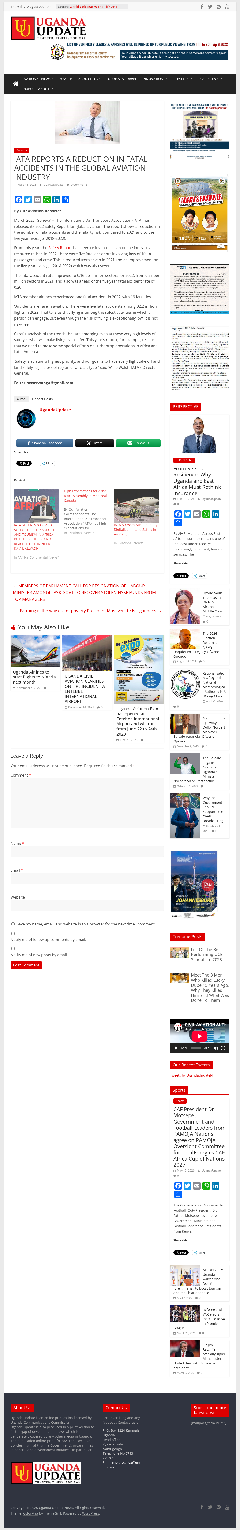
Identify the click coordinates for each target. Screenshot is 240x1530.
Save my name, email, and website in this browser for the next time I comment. (86, 924)
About (43, 89)
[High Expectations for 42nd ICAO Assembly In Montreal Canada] (89, 512)
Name (17, 843)
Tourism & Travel (121, 79)
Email (17, 870)
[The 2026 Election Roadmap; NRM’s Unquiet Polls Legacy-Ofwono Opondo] (185, 631)
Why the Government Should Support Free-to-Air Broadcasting (213, 809)
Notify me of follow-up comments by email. (48, 939)
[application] (199, 1036)
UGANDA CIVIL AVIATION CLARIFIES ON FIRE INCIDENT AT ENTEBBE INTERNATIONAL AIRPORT (86, 688)
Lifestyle (180, 79)
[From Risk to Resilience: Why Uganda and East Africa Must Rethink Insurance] (199, 417)
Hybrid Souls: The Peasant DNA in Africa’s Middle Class (213, 602)
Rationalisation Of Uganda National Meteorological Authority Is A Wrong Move (214, 684)
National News (37, 79)
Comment (21, 775)
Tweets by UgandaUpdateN (191, 1075)
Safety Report (60, 247)
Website (18, 897)
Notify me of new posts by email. (39, 954)
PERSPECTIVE (207, 79)
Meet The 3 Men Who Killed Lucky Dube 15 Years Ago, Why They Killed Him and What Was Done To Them (210, 987)
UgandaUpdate (54, 185)
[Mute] (216, 1048)
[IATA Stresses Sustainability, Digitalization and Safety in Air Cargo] (136, 506)
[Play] (176, 1048)
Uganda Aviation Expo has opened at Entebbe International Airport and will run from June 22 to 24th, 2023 (138, 721)
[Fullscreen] (223, 1048)
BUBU (28, 89)
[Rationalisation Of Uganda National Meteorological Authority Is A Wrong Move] (185, 671)
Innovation (152, 79)
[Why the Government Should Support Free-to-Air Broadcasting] (185, 795)
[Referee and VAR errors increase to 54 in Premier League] (185, 1307)
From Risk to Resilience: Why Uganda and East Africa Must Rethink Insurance (197, 481)
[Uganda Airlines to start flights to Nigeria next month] (35, 637)
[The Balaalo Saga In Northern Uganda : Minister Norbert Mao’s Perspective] (185, 756)
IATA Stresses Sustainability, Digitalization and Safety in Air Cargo (136, 529)
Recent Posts (42, 399)
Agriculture (89, 79)
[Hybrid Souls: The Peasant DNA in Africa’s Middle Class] (185, 591)
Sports (180, 1101)
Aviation (21, 150)
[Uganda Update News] (16, 84)
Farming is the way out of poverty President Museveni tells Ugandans (91, 610)
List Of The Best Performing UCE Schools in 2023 (206, 954)
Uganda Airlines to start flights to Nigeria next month (34, 677)
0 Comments (79, 185)
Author (21, 399)
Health (66, 79)
